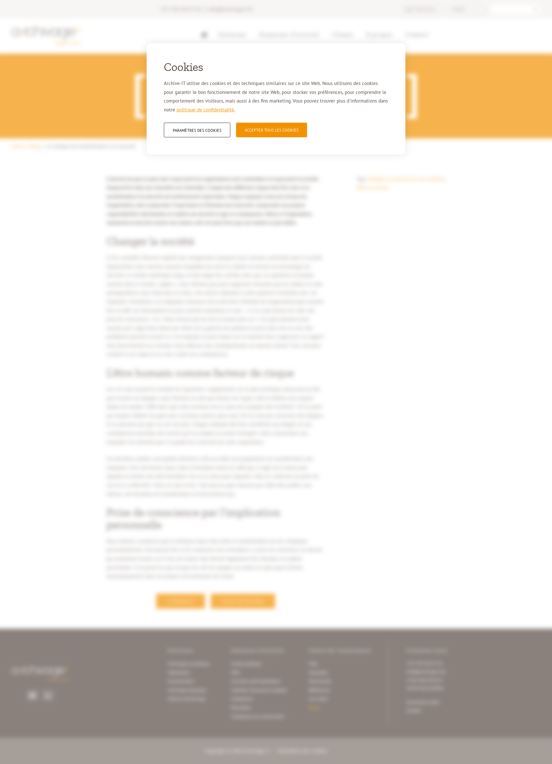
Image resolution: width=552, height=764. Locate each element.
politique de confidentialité (205, 110)
